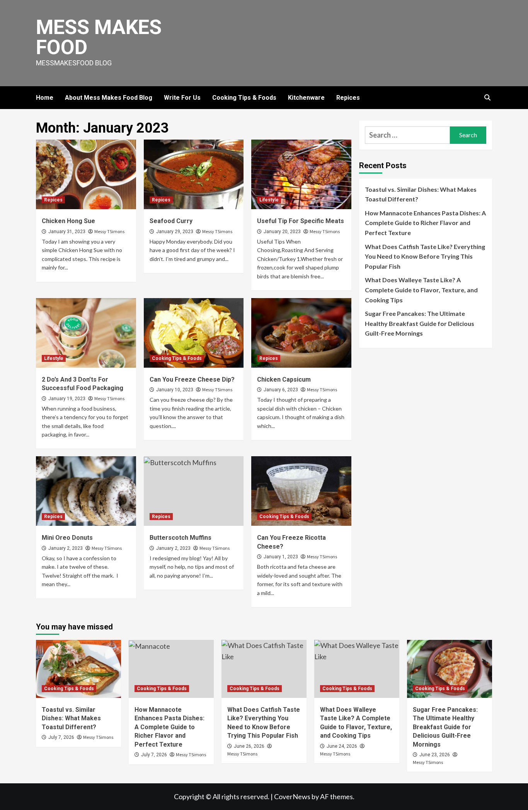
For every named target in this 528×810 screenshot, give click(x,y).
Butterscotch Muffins (180, 537)
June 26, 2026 (249, 746)
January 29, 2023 (174, 231)
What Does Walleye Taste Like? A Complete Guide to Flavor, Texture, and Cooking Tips (421, 290)
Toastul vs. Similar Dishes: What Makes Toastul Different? (421, 194)
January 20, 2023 (282, 231)
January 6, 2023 (281, 389)
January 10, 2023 (174, 389)
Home (44, 97)
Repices (348, 97)
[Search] (487, 97)
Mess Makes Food (99, 37)
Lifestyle (269, 200)
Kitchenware (306, 97)
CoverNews (292, 796)
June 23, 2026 (434, 754)
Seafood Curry (171, 221)
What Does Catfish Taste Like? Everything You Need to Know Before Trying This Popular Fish (425, 256)
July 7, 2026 (61, 737)
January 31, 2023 (66, 231)
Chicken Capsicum (284, 379)
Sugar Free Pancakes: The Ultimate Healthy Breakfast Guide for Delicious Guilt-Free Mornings (419, 323)
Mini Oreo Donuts (67, 537)
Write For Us (182, 97)
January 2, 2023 (65, 548)
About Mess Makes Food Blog (108, 97)
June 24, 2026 (342, 746)
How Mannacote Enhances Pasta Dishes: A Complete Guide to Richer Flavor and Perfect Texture (425, 222)
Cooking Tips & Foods (244, 97)
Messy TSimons (109, 231)
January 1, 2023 (281, 556)
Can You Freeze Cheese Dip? (192, 379)
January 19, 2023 (66, 398)
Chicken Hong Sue (68, 221)
